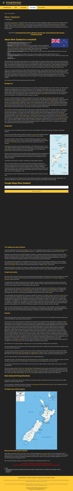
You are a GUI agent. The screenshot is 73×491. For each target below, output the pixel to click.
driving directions (35, 384)
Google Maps (14, 22)
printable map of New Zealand (50, 469)
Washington (63, 250)
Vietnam (66, 116)
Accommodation (41, 7)
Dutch (14, 45)
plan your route (49, 384)
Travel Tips (29, 477)
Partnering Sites (40, 477)
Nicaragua (8, 471)
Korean (60, 116)
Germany (41, 369)
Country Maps (33, 7)
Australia (49, 98)
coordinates (12, 140)
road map (59, 469)
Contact (53, 477)
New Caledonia (9, 470)
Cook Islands (51, 289)
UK (7, 98)
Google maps (55, 24)
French (56, 100)
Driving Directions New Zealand (12, 469)
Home (6, 13)
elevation (9, 149)
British (25, 48)
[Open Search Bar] (69, 7)
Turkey (45, 264)
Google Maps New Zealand (23, 469)
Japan (40, 352)
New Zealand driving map (39, 469)
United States (34, 352)
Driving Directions (13, 2)
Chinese (24, 289)
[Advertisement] (36, 202)
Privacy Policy (48, 477)
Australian (13, 264)
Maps (7, 468)
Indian (30, 289)
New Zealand (31, 469)
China (17, 340)
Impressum (34, 477)
